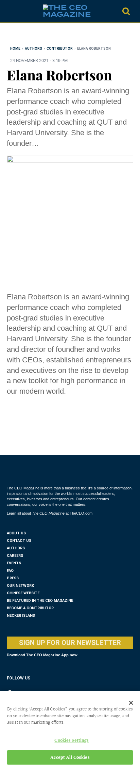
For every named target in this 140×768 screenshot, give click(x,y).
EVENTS (14, 563)
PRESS (13, 578)
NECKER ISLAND (21, 615)
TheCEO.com (81, 513)
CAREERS (15, 555)
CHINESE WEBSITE (23, 593)
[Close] (131, 703)
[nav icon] (10, 11)
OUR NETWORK (20, 585)
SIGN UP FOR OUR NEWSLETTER (70, 643)
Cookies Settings (71, 740)
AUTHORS (16, 548)
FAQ (10, 570)
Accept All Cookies (69, 757)
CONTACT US (19, 540)
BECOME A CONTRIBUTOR (30, 608)
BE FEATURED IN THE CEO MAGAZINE (40, 600)
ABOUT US (16, 533)
